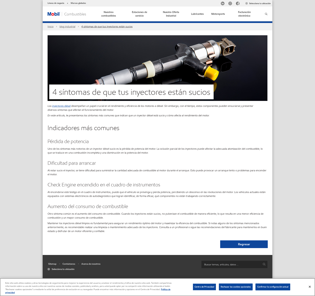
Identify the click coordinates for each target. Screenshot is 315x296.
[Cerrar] (309, 286)
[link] (244, 14)
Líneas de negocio (56, 3)
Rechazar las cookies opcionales (236, 286)
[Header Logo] (67, 13)
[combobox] (234, 264)
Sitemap (52, 263)
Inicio (50, 26)
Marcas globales (78, 3)
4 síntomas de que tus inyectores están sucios (107, 26)
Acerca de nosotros (90, 263)
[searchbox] (231, 264)
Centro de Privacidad (204, 286)
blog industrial (67, 26)
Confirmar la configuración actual (272, 286)
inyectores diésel (61, 106)
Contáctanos (69, 263)
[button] (266, 14)
